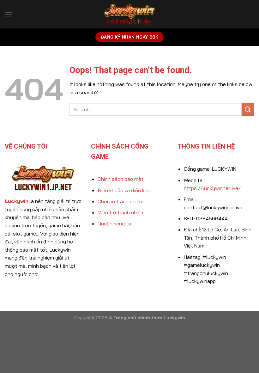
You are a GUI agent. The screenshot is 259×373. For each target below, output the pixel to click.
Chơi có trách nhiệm (120, 201)
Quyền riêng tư (114, 223)
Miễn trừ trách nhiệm (121, 212)
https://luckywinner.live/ (212, 188)
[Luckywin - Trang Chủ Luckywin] (129, 14)
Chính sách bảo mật (120, 179)
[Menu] (8, 14)
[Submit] (248, 109)
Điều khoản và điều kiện (124, 190)
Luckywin (16, 201)
